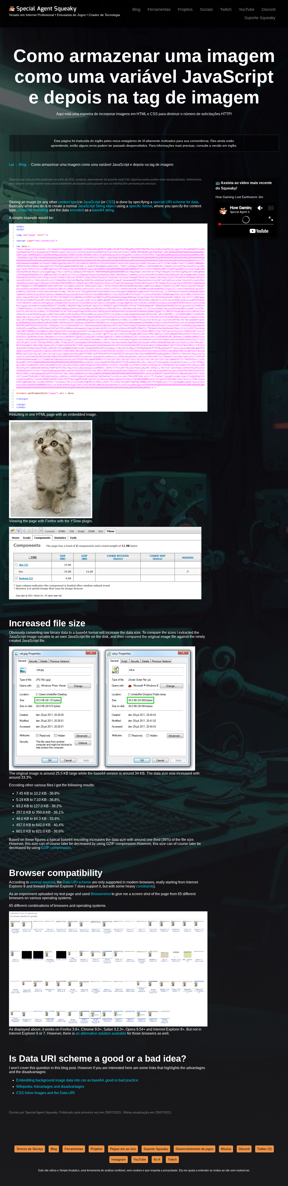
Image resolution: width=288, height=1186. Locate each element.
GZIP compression (56, 848)
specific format (140, 206)
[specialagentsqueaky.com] (42, 11)
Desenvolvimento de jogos (194, 1149)
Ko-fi (157, 1159)
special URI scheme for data (175, 202)
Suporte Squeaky (259, 18)
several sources (42, 882)
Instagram (118, 1159)
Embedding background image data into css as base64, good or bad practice (77, 1080)
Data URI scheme (77, 882)
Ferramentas (159, 9)
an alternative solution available (101, 1033)
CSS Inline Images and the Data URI (45, 1093)
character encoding (33, 210)
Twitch (226, 9)
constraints (144, 886)
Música (226, 1149)
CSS (110, 202)
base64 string (103, 210)
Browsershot (101, 894)
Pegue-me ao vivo (123, 1149)
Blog (136, 9)
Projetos (185, 9)
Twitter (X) (264, 1149)
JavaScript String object (97, 206)
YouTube (246, 9)
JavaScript (91, 202)
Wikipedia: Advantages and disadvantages (50, 1086)
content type (67, 202)
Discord (268, 9)
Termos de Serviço (29, 1149)
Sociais (206, 9)
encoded (77, 210)
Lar (11, 164)
